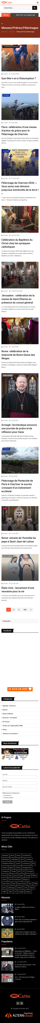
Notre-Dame (6, 883)
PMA (35, 883)
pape (13, 883)
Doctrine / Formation (10, 718)
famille (14, 871)
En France (6, 722)
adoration (5, 855)
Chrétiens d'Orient (7, 863)
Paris (30, 883)
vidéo (10, 892)
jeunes (16, 875)
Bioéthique (5, 859)
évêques (28, 892)
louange (28, 875)
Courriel (5, 774)
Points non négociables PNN (13, 726)
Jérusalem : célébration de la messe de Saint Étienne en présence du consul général (17, 299)
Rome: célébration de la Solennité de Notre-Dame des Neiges (18, 355)
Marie (35, 875)
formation (30, 871)
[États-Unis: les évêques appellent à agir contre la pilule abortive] (7, 921)
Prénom (5, 780)
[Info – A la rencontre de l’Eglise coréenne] (7, 978)
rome (25, 888)
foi (23, 871)
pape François (22, 883)
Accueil (5, 31)
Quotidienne (8, 795)
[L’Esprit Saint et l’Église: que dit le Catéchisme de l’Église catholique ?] (7, 933)
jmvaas (5, 74)
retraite (19, 888)
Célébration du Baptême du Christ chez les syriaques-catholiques (17, 243)
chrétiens (29, 859)
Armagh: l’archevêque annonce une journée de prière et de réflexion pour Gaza (19, 428)
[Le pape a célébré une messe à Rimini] (7, 908)
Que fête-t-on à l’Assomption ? (18, 78)
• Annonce (12, 31)
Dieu (33, 863)
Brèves (5, 710)
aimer (12, 855)
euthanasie (5, 871)
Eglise (11, 867)
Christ (22, 859)
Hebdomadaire (8, 797)
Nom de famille (7, 787)
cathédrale (14, 859)
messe (4, 879)
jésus (21, 875)
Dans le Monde (8, 714)
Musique (25, 879)
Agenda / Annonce (9, 706)
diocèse (4, 867)
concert (18, 863)
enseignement (27, 867)
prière (4, 888)
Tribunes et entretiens (10, 733)
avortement (26, 855)
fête (10, 875)
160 (25, 610)
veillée (4, 892)
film (19, 871)
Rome (5, 730)
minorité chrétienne (15, 879)
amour (19, 855)
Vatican (32, 888)
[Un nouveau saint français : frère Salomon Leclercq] (7, 966)
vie (15, 892)
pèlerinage (11, 888)
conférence (26, 863)
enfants (17, 867)
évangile (20, 892)
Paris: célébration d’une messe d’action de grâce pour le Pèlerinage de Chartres (19, 131)
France (4, 875)
